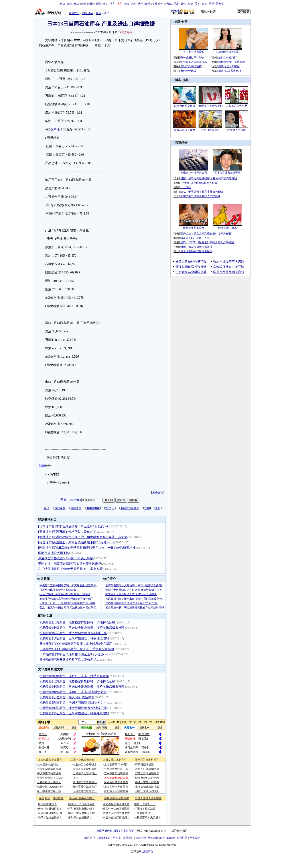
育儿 (176, 251)
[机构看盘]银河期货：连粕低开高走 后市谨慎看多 (72, 692)
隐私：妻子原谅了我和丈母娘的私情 (201, 191)
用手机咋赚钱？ (47, 804)
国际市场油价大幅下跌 (53, 553)
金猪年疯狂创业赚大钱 (116, 804)
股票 (98, 3)
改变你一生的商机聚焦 (116, 808)
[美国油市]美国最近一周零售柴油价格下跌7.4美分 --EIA (76, 542)
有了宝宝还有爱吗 (193, 51)
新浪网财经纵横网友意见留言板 (115, 830)
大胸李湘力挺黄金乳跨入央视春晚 (200, 196)
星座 (176, 3)
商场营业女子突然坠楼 (231, 62)
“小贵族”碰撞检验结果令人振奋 (198, 182)
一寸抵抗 (185, 187)
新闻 (69, 3)
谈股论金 (60, 508)
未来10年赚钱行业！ (50, 808)
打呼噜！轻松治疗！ (146, 808)
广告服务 (115, 837)
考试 (169, 3)
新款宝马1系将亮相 (229, 70)
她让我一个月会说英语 (81, 804)
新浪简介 (89, 837)
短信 (190, 3)
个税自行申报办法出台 (193, 172)
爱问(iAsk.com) (70, 500)
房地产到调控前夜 (191, 66)
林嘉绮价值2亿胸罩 (227, 51)
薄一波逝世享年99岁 (192, 57)
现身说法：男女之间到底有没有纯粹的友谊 (205, 233)
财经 (91, 3)
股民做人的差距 (236, 130)
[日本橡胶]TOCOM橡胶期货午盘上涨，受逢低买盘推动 (76, 649)
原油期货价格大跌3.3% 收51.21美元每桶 (65, 558)
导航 (211, 3)
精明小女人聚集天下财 (81, 813)
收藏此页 (76, 508)
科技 (105, 3)
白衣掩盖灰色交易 (236, 105)
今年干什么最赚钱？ (80, 817)
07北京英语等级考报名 (193, 62)
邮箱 (204, 3)
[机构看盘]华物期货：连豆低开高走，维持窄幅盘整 (73, 676)
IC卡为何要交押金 (184, 105)
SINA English (167, 837)
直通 (41, 798)
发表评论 (157, 492)
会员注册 (182, 837)
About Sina (103, 837)
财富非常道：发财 (184, 130)
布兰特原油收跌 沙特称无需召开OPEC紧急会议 (70, 569)
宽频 (126, 3)
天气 (183, 3)
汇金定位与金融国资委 (191, 272)
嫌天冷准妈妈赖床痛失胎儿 (196, 251)
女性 (155, 3)
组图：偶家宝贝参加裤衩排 (196, 246)
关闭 (157, 508)
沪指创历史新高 (227, 227)
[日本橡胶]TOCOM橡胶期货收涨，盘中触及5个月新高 (75, 643)
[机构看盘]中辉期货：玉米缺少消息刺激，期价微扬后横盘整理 (81, 627)
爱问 (197, 3)
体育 (76, 3)
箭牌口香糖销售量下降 (191, 261)
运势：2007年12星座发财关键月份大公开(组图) (207, 242)
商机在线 (58, 798)
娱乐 (84, 3)
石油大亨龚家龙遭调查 (227, 172)
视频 (185, 80)
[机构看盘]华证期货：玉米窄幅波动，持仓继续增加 (73, 638)
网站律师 (153, 837)
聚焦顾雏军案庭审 (193, 227)
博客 (112, 3)
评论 (46, 508)
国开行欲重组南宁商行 (228, 272)
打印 (147, 508)
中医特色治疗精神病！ (116, 817)
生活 (176, 246)
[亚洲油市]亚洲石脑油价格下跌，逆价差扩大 (68, 531)
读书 (162, 3)
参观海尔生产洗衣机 (211, 105)
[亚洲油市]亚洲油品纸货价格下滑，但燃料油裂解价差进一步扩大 (82, 537)
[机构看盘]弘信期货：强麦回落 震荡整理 (66, 697)
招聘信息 (140, 837)
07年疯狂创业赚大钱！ (81, 808)
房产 (140, 3)
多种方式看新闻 (129, 508)
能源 (42, 466)
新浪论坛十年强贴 (229, 66)
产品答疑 (194, 837)
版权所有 (147, 851)
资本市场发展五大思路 (228, 261)
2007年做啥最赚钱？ (50, 817)
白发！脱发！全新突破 (148, 798)
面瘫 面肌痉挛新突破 (116, 798)
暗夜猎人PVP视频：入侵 (194, 238)
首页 (62, 3)
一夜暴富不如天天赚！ (147, 817)
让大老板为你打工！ (146, 813)
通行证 (220, 3)
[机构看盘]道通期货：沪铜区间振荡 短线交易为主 (72, 702)
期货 (98, 13)
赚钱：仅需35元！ (145, 804)
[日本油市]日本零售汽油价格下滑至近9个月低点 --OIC (75, 526)
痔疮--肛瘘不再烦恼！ (82, 798)
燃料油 (55, 129)
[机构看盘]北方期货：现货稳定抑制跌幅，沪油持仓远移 (76, 622)
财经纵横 (87, 13)
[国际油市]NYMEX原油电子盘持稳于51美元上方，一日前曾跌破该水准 (87, 547)
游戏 (147, 3)
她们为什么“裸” (227, 57)
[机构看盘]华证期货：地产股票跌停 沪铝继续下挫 (72, 633)
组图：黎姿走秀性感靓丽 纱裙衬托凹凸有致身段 (208, 178)
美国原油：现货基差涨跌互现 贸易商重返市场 (69, 563)
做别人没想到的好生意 (116, 813)
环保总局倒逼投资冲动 (191, 267)
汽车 (133, 3)
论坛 (214, 66)
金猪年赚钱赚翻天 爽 (50, 813)
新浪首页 (74, 13)
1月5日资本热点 (210, 130)
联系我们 (128, 837)
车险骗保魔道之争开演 (228, 267)
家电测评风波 (188, 70)
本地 (47, 798)
